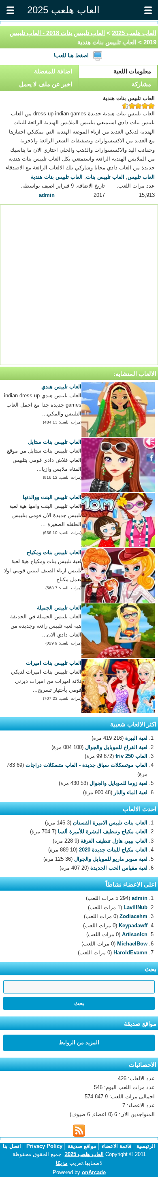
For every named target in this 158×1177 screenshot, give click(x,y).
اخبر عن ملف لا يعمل (45, 84)
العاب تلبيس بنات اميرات (53, 663)
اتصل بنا (12, 1146)
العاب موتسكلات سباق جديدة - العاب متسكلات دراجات (86, 765)
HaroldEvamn (130, 953)
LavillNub (135, 907)
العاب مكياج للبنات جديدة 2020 (113, 850)
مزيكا (62, 1163)
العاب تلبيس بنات (105, 177)
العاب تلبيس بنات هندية (57, 177)
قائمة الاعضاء (116, 1146)
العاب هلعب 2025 (134, 32)
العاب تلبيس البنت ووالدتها (52, 497)
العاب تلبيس (141, 177)
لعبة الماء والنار (130, 792)
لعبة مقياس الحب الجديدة (118, 868)
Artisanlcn (134, 934)
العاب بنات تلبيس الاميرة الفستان (110, 823)
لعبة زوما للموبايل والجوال (118, 783)
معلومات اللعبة (132, 71)
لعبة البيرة (136, 738)
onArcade (94, 1172)
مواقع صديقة (82, 1146)
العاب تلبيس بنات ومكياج (54, 552)
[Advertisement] (79, 284)
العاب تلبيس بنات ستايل (54, 442)
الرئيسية (146, 1146)
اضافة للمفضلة (53, 71)
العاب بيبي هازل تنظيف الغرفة (114, 841)
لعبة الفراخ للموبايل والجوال (116, 747)
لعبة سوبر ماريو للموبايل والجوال (110, 859)
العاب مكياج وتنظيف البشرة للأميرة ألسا (102, 831)
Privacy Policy (44, 1146)
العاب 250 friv (131, 756)
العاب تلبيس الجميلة (59, 608)
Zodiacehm (133, 916)
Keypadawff (133, 925)
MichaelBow (132, 944)
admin (47, 195)
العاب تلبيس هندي (61, 387)
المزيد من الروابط (79, 1042)
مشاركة (141, 84)
